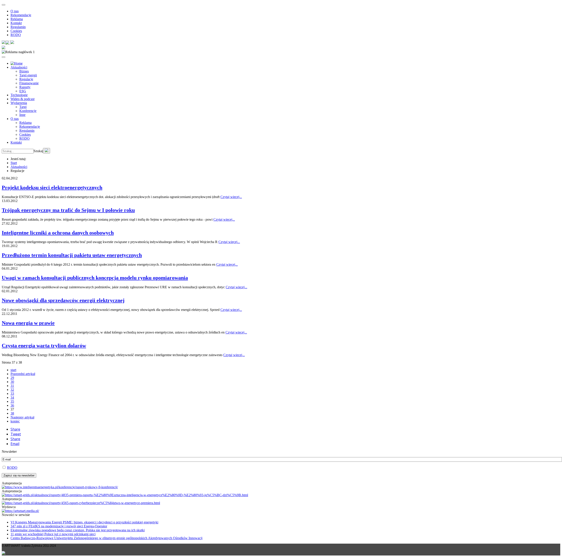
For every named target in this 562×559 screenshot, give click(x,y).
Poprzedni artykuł (23, 374)
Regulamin (18, 27)
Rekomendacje (21, 15)
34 (12, 397)
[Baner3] (20, 511)
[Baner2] (81, 503)
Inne (22, 115)
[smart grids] (17, 63)
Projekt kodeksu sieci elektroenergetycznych (52, 187)
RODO (16, 35)
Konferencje (27, 111)
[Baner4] (60, 487)
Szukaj (38, 151)
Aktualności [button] (19, 67)
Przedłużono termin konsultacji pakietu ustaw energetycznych (72, 255)
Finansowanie (29, 83)
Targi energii (28, 75)
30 (12, 382)
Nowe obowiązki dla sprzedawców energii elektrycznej (63, 300)
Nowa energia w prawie (28, 323)
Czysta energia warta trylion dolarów (44, 345)
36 (12, 405)
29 (12, 378)
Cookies (16, 31)
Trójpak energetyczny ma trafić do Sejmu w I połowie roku (68, 210)
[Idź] (46, 150)
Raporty (25, 87)
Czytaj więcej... (231, 197)
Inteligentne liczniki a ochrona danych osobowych (58, 233)
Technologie (19, 95)
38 (12, 413)
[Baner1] (125, 495)
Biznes (24, 71)
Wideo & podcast (22, 99)
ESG (22, 91)
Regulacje (26, 79)
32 (12, 389)
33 (12, 393)
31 (12, 386)
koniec (15, 421)
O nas (15, 11)
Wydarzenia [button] (19, 103)
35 (12, 401)
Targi (23, 107)
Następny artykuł (22, 417)
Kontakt (16, 23)
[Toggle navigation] (3, 4)
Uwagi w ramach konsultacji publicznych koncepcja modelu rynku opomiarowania (95, 278)
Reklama (17, 19)
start (13, 370)
